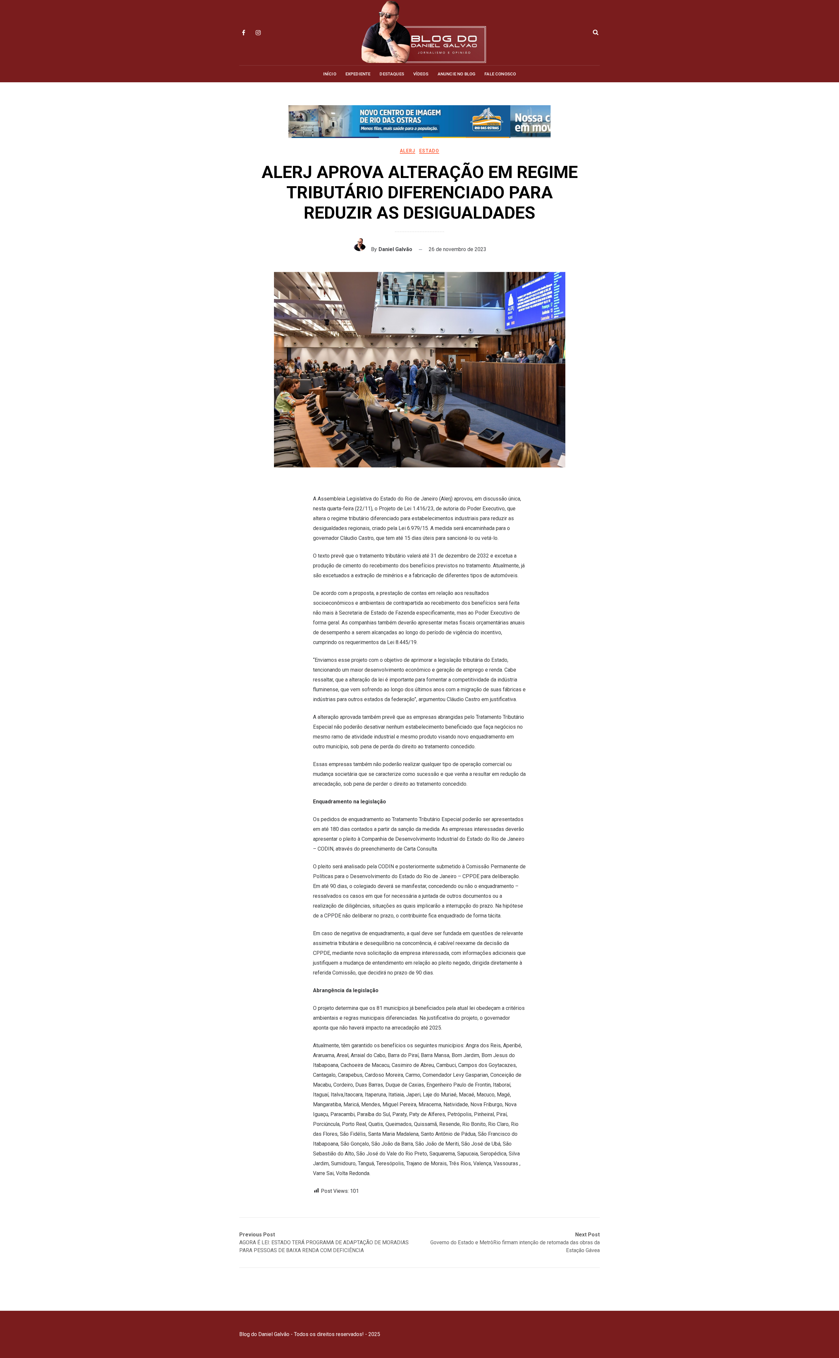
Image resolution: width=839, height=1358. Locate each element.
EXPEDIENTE (358, 73)
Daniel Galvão (395, 249)
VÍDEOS (420, 73)
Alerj (407, 150)
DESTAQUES (392, 73)
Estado (429, 150)
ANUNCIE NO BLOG (456, 73)
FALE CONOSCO (500, 73)
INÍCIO (329, 73)
